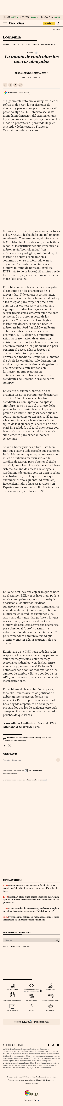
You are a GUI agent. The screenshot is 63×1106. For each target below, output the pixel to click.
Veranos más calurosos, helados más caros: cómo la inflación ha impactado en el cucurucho (31, 918)
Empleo (16, 45)
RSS (43, 1080)
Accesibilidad (30, 1080)
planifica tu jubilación (12, 1000)
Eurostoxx (15, 946)
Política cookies (29, 1077)
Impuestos (25, 45)
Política (35, 45)
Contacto (10, 1077)
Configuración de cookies (46, 1077)
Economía (12, 37)
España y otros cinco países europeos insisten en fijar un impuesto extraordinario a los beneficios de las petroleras (31, 900)
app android (50, 1010)
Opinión (6, 760)
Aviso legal (18, 1077)
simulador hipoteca (31, 990)
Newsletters (50, 1080)
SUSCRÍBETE (49, 23)
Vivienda (6, 45)
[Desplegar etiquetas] (58, 760)
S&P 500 (25, 17)
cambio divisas (31, 1000)
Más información (9, 773)
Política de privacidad (16, 1080)
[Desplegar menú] (5, 23)
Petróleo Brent (47, 17)
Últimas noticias (48, 45)
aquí (45, 780)
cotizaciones (12, 1010)
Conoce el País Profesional (31, 1022)
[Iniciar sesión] (58, 23)
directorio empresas (50, 1000)
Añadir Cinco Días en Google (18, 92)
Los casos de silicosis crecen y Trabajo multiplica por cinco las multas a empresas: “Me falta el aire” (31, 909)
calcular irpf (12, 990)
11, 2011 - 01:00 (31, 77)
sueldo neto (50, 990)
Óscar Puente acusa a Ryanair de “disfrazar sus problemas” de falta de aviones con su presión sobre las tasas (31, 888)
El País (56, 29)
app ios (31, 1010)
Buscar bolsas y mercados (17, 932)
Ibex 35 (7, 17)
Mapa (38, 1080)
